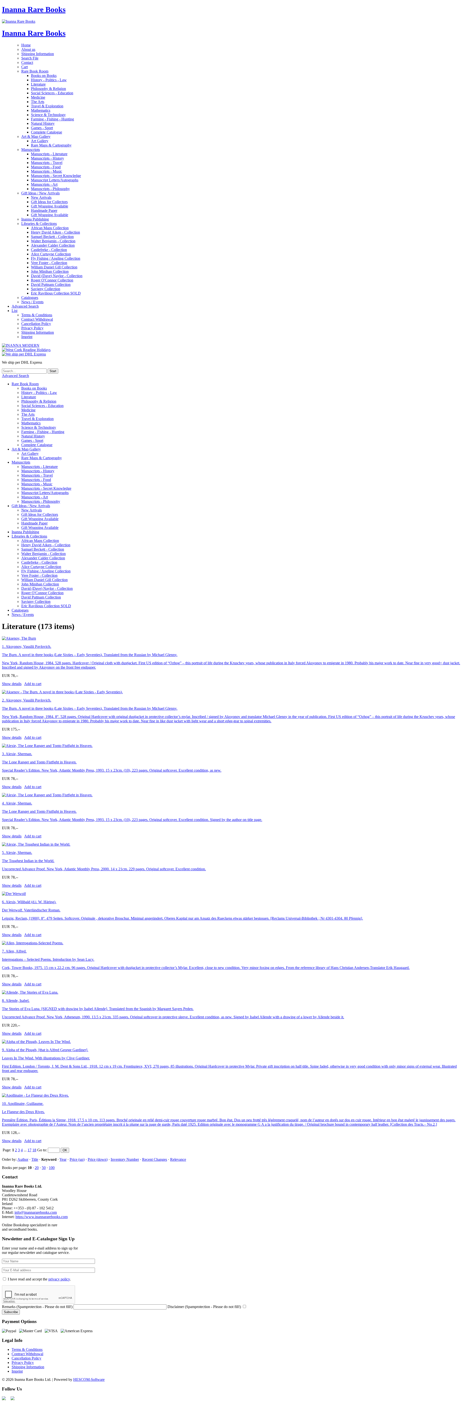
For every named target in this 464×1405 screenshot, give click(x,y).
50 (44, 1168)
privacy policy (59, 1279)
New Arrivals (41, 197)
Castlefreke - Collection (49, 250)
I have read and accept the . (39, 1279)
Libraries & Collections (39, 224)
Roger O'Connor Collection (52, 280)
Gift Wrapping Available (49, 206)
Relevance (178, 1159)
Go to (41, 1150)
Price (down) (98, 1159)
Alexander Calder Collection (53, 245)
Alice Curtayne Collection (51, 254)
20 (37, 1168)
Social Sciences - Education (52, 93)
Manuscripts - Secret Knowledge (56, 176)
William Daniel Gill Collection (54, 267)
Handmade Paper (44, 210)
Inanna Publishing (35, 219)
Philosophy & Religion (48, 89)
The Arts (37, 102)
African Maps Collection (50, 228)
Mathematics (40, 110)
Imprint (26, 337)
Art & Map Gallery (36, 136)
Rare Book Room (34, 71)
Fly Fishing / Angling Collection (55, 258)
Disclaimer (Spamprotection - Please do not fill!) (204, 1307)
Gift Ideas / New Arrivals (40, 193)
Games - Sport (42, 128)
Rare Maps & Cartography (51, 145)
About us (28, 49)
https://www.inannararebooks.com (41, 1217)
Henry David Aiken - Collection (55, 232)
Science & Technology (48, 115)
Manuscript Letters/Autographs (54, 180)
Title (34, 1159)
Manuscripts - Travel (46, 163)
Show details (12, 684)
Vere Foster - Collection (49, 263)
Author (22, 1159)
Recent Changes (154, 1159)
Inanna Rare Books (33, 9)
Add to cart (32, 684)
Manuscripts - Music (46, 171)
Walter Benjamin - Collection (53, 241)
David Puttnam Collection (51, 284)
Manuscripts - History (47, 158)
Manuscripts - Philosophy (50, 189)
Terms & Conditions (36, 315)
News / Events (32, 302)
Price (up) (77, 1159)
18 (34, 1150)
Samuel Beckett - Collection (52, 237)
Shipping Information (37, 54)
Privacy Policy (32, 328)
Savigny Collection (45, 289)
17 (29, 1150)
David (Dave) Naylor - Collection (56, 276)
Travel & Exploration (47, 106)
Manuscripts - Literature (49, 154)
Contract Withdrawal (37, 319)
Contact (27, 62)
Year (62, 1159)
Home (26, 45)
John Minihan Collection (50, 271)
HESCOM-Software (89, 1379)
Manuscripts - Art (44, 184)
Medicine (38, 97)
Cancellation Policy (36, 324)
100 (52, 1168)
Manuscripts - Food (46, 167)
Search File (29, 58)
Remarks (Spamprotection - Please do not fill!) (37, 1307)
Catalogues (29, 298)
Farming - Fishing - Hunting (52, 119)
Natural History (43, 123)
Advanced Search (25, 306)
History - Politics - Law (49, 80)
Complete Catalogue (46, 132)
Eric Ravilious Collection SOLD (56, 293)
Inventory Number (125, 1159)
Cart (24, 67)
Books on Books (44, 76)
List (14, 311)
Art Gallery (39, 141)
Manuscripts (30, 150)
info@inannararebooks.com (35, 1212)
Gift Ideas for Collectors (49, 202)
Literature (38, 84)
